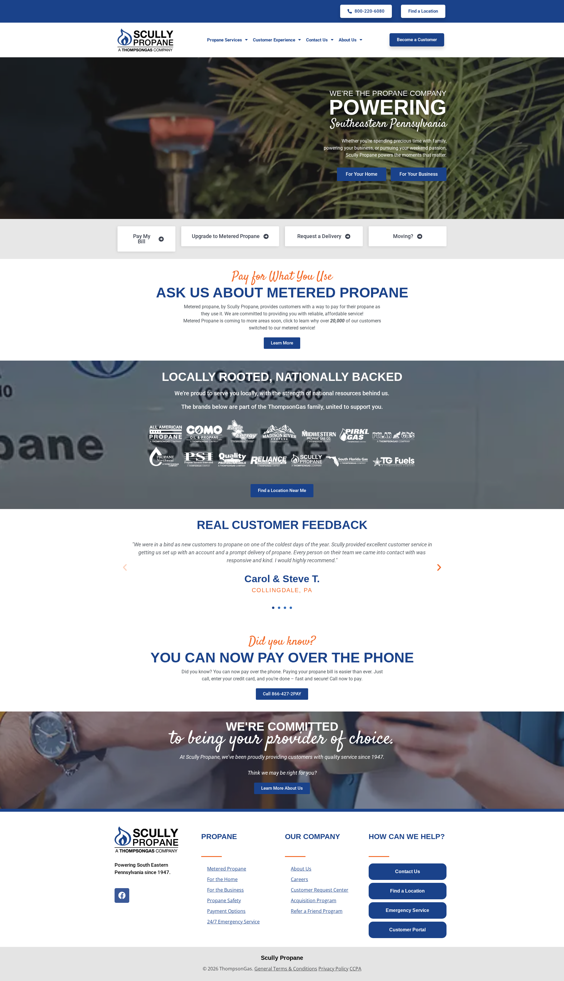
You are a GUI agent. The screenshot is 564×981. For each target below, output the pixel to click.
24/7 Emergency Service (233, 921)
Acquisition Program (313, 900)
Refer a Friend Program (317, 911)
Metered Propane (226, 869)
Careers (299, 879)
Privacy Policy (333, 968)
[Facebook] (122, 895)
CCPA (355, 968)
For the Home (222, 879)
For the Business (225, 890)
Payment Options (226, 911)
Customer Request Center (319, 890)
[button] (124, 567)
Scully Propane (282, 958)
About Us (301, 869)
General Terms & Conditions (285, 968)
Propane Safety (224, 900)
